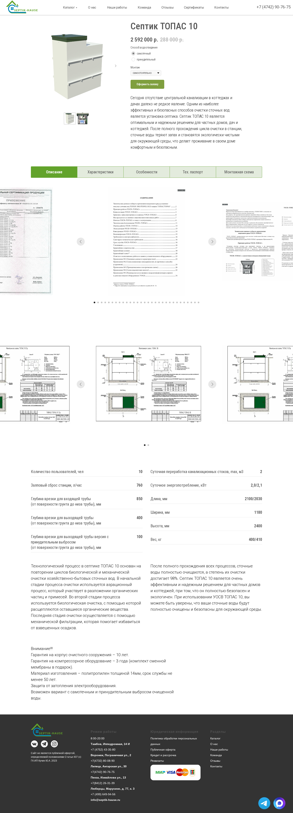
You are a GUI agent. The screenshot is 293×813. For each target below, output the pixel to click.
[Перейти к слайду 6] (112, 302)
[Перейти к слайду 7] (116, 302)
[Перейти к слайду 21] (166, 302)
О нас (92, 7)
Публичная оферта (162, 749)
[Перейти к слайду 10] (127, 302)
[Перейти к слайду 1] (94, 302)
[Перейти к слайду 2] (98, 302)
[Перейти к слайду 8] (119, 302)
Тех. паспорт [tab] (193, 172)
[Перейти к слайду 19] (159, 302)
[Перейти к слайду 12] (134, 302)
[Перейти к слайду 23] (173, 302)
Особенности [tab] (146, 172)
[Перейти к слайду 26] (184, 302)
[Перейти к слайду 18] (155, 302)
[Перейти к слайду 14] (141, 302)
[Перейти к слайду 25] (180, 302)
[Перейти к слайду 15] (145, 302)
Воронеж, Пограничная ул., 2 (111, 755)
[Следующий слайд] (116, 66)
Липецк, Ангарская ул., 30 (109, 766)
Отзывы (167, 7)
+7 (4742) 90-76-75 (274, 7)
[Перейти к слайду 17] (152, 302)
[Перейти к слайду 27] (188, 302)
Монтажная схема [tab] (239, 172)
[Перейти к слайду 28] (191, 302)
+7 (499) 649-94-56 (103, 794)
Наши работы (117, 7)
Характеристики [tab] (100, 172)
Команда (144, 7)
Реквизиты (157, 760)
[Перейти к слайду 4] (105, 302)
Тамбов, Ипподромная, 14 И (110, 744)
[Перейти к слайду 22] (170, 302)
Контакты (221, 7)
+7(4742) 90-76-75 (103, 771)
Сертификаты (194, 7)
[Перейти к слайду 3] (101, 302)
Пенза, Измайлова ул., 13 (108, 777)
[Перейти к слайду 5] (109, 302)
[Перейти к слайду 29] (195, 302)
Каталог (69, 7)
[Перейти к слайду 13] (137, 302)
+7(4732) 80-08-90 (103, 760)
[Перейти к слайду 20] (162, 302)
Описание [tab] (54, 172)
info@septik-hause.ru (105, 799)
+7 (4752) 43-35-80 (103, 749)
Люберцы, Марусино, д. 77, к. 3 (113, 788)
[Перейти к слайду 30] (198, 302)
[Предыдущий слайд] (81, 242)
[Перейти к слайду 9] (123, 302)
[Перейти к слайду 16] (148, 302)
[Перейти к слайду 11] (130, 302)
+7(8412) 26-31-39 (103, 783)
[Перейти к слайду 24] (177, 302)
